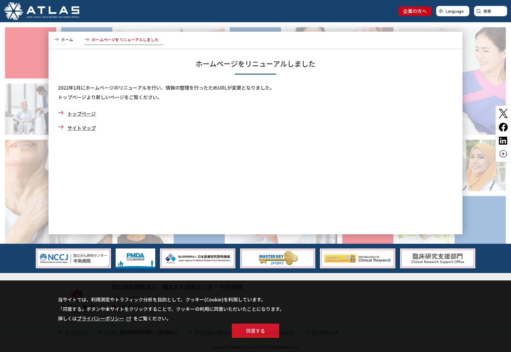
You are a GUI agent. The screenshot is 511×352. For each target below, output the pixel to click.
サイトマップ (81, 127)
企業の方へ (415, 10)
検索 (487, 11)
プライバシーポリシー (100, 318)
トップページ (81, 113)
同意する (255, 330)
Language (455, 11)
